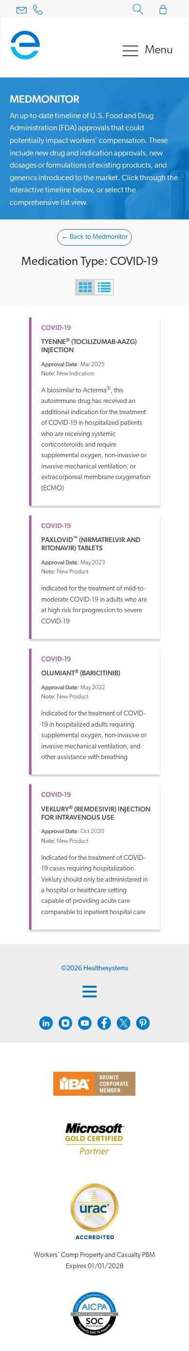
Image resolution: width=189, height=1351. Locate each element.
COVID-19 (56, 327)
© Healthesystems (94, 968)
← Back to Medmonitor (94, 237)
